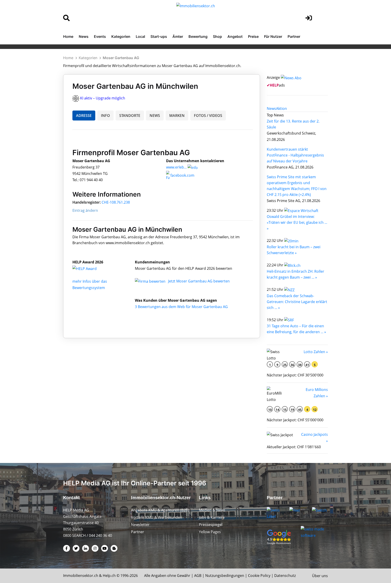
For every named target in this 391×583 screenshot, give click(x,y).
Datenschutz (285, 575)
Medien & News (212, 510)
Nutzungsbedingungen (224, 575)
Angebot (235, 36)
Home (68, 36)
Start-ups (158, 36)
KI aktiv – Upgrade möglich (102, 98)
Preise (253, 36)
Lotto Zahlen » (316, 351)
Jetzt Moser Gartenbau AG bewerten (199, 281)
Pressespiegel (210, 524)
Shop (217, 36)
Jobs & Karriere (212, 517)
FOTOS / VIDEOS (208, 115)
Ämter (177, 36)
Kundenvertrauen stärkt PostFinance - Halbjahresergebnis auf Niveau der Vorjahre (295, 155)
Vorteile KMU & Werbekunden (156, 517)
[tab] (271, 108)
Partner (294, 36)
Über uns (320, 575)
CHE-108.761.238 (116, 202)
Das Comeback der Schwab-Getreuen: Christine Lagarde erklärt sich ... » (297, 301)
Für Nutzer (273, 36)
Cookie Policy (259, 575)
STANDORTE (129, 115)
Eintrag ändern (85, 210)
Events (100, 36)
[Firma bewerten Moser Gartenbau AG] (150, 281)
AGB (197, 575)
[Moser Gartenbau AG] (89, 268)
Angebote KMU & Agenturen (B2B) (160, 510)
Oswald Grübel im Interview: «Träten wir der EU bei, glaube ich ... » (297, 222)
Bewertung (197, 36)
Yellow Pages (210, 531)
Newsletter (140, 524)
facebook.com (181, 175)
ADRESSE (84, 115)
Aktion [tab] (281, 108)
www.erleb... (176, 167)
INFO (105, 115)
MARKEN (177, 115)
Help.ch (109, 575)
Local (140, 36)
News (83, 36)
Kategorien (120, 36)
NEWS (155, 115)
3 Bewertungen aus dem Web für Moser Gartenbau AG (181, 306)
